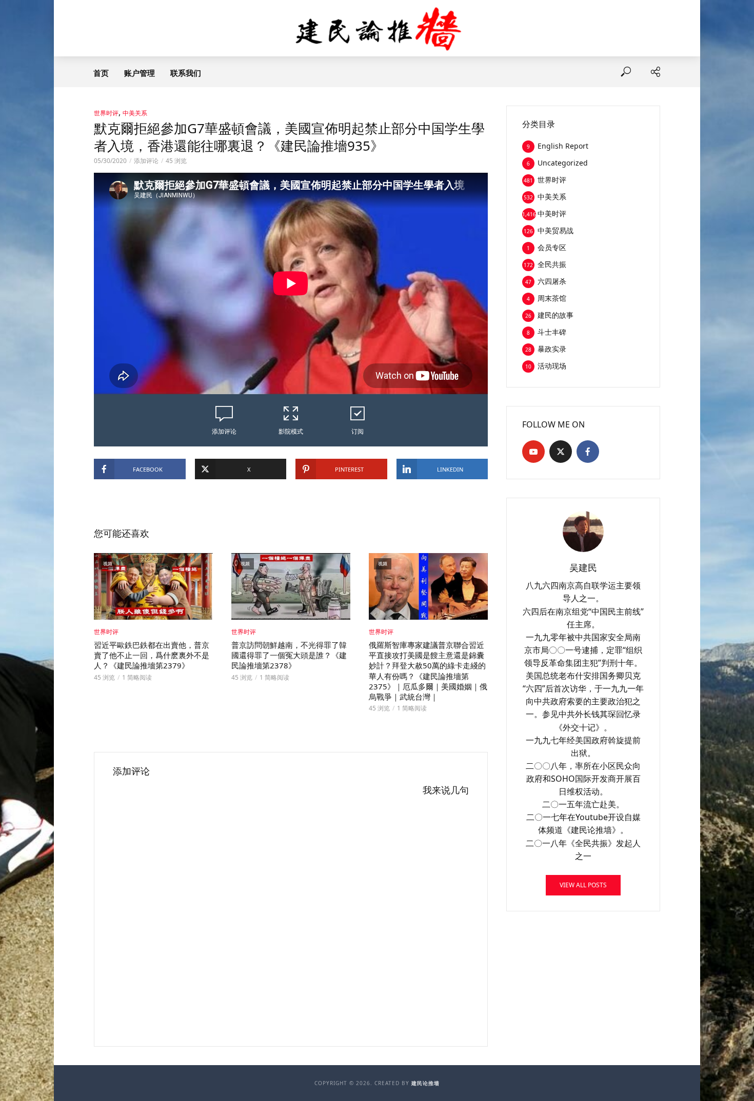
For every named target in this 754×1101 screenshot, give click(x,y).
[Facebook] (588, 451)
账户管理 (139, 73)
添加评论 (146, 160)
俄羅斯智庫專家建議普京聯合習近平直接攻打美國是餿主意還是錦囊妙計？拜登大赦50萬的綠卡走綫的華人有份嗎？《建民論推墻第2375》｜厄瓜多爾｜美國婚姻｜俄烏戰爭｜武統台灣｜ (428, 671)
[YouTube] (533, 451)
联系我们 (185, 73)
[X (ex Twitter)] (560, 451)
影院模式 (291, 431)
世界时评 (106, 113)
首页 (101, 73)
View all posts (583, 885)
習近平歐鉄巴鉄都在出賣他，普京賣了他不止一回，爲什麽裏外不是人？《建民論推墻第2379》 (151, 655)
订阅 (357, 431)
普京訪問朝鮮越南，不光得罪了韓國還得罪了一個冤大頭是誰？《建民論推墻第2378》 (289, 655)
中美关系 (135, 113)
